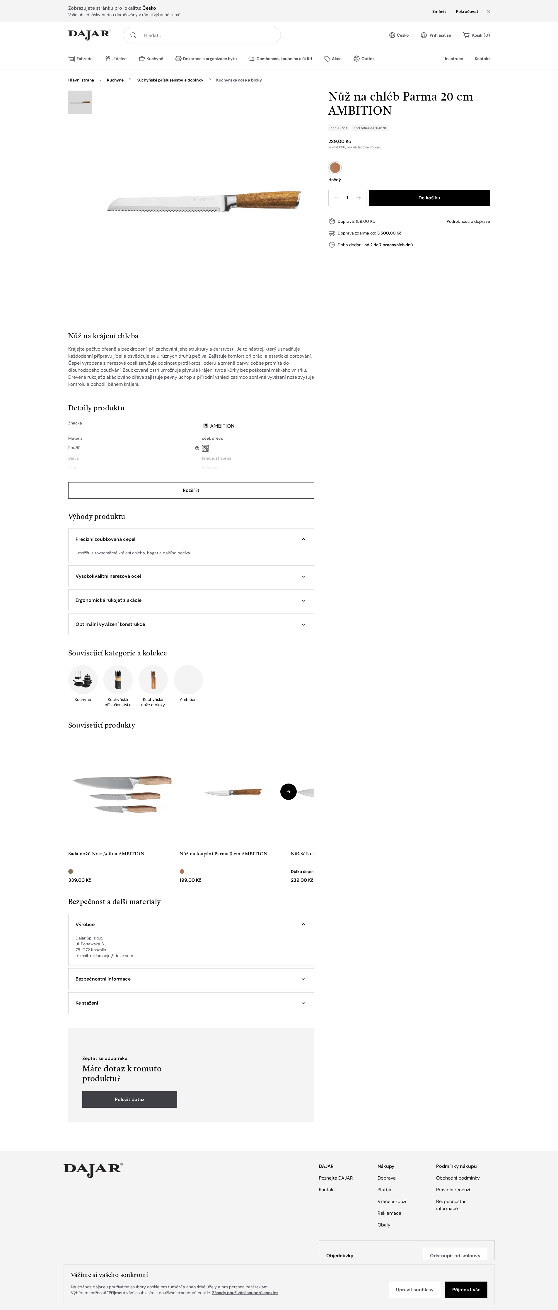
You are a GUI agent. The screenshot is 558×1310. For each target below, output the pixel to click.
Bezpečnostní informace (450, 1205)
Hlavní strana (81, 80)
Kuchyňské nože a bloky (239, 80)
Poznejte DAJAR (336, 1178)
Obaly (384, 1225)
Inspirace (454, 58)
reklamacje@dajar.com (111, 955)
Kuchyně (115, 80)
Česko (403, 35)
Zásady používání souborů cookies (245, 1292)
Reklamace (389, 1213)
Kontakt (482, 58)
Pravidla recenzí (453, 1190)
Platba (384, 1190)
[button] (191, 539)
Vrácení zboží (392, 1201)
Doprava (387, 1178)
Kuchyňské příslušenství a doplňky (169, 80)
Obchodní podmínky (458, 1178)
